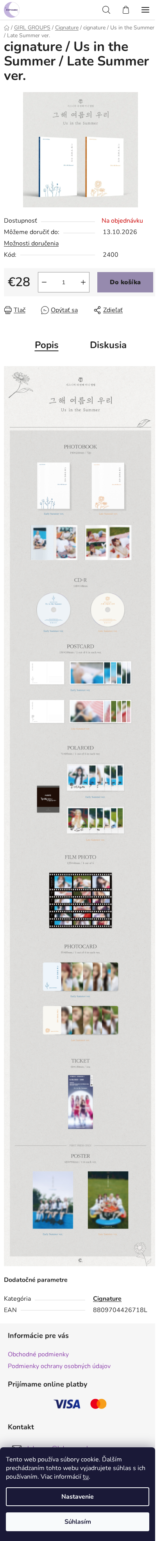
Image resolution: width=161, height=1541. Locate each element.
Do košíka (125, 282)
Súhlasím (77, 1521)
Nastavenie (77, 1496)
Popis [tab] (47, 345)
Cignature (107, 1298)
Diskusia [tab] (108, 345)
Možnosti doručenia (31, 243)
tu (86, 1476)
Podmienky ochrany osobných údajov (59, 1366)
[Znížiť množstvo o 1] (44, 282)
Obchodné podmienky (38, 1354)
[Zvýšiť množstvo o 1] (83, 282)
